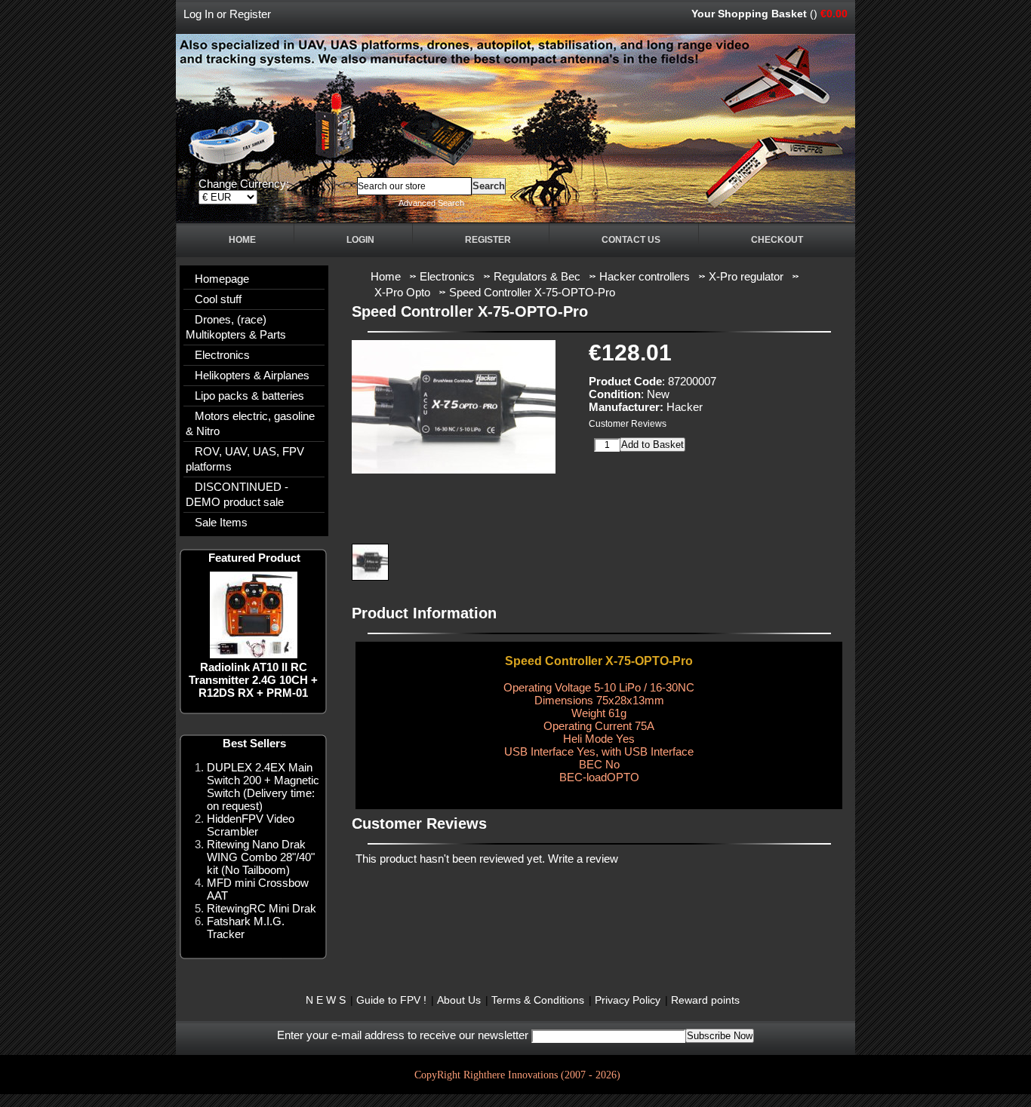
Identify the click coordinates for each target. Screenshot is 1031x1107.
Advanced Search (431, 202)
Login (360, 240)
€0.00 (834, 14)
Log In (198, 14)
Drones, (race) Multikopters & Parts (236, 327)
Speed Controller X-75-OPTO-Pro (532, 292)
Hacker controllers (644, 276)
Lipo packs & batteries (249, 395)
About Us (459, 1000)
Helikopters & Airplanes (252, 375)
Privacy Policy (627, 1000)
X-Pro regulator (746, 276)
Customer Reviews (627, 424)
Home (242, 240)
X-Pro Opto (402, 292)
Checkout (777, 240)
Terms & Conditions (537, 1000)
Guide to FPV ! (391, 1000)
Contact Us (631, 240)
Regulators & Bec (537, 276)
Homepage (222, 278)
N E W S (326, 1000)
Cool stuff (218, 299)
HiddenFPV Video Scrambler (250, 825)
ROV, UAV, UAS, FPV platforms (245, 459)
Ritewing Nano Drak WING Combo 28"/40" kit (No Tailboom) (261, 857)
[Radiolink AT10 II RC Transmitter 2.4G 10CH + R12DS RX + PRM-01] (253, 654)
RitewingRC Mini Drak (261, 908)
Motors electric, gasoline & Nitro (250, 423)
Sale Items (221, 522)
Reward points (705, 1000)
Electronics (222, 354)
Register (250, 14)
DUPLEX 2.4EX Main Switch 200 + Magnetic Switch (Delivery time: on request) (263, 786)
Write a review (583, 858)
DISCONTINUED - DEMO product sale (237, 494)
